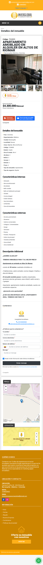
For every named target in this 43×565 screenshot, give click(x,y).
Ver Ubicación (18, 439)
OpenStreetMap (35, 421)
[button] (40, 56)
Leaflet (24, 421)
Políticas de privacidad (10, 523)
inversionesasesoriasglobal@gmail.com (14, 496)
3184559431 (22, 4)
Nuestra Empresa (8, 517)
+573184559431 (22, 322)
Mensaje (5, 350)
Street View (11, 95)
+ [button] (5, 386)
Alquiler (5, 515)
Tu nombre (6, 331)
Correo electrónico (9, 338)
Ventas (5, 512)
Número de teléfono (9, 344)
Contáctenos (7, 520)
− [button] (5, 389)
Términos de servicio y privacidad (28, 367)
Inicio (2, 28)
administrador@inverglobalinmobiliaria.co (22, 324)
